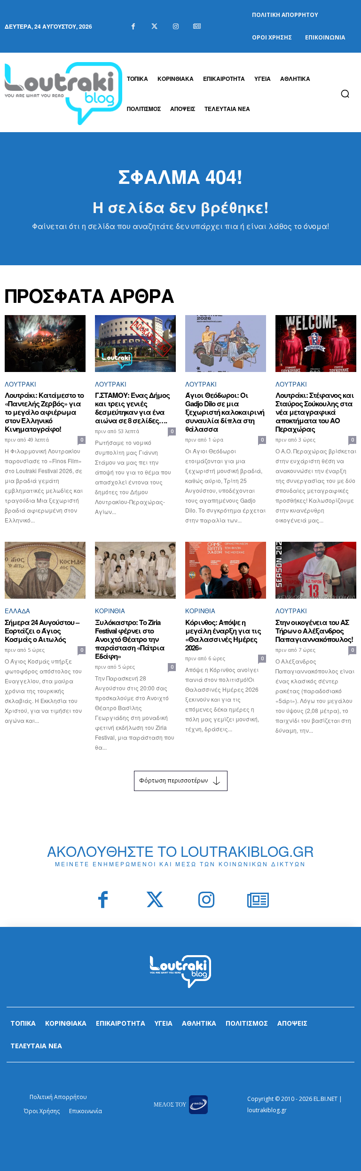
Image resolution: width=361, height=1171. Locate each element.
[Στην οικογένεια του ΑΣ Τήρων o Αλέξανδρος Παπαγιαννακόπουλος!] (315, 570)
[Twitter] (154, 26)
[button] (345, 93)
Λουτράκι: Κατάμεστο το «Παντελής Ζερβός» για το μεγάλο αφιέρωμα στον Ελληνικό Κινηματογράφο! (44, 412)
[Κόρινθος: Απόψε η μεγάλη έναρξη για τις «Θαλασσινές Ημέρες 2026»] (225, 570)
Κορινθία (110, 610)
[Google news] (196, 26)
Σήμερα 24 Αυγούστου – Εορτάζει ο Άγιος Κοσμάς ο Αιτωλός (42, 630)
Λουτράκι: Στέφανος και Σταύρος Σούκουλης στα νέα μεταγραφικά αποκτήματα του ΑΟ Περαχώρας (314, 412)
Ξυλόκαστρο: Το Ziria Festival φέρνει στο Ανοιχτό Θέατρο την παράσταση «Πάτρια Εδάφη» (130, 639)
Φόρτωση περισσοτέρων (173, 780)
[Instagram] (175, 26)
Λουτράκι (20, 384)
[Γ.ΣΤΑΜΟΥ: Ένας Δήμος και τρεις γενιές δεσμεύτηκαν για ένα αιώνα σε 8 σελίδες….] (135, 343)
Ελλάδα (17, 610)
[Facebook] (133, 26)
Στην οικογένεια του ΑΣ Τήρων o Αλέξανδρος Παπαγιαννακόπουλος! (314, 630)
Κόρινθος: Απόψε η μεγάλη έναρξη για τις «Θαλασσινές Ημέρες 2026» (223, 635)
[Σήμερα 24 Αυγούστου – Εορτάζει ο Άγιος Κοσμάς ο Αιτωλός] (45, 570)
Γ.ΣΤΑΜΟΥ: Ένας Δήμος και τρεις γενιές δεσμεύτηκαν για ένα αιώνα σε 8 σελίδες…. (132, 408)
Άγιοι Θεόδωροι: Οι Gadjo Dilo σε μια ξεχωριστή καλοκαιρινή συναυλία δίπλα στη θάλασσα (224, 412)
